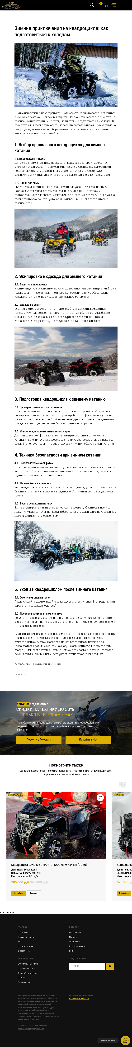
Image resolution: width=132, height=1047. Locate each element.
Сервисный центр (26, 937)
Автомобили (74, 942)
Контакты (22, 978)
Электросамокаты (77, 946)
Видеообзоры (24, 951)
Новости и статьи (25, 946)
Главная (23, 927)
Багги (71, 951)
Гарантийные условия (27, 973)
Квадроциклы (75, 933)
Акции (20, 942)
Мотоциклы (74, 937)
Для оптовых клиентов (28, 964)
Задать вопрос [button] (24, 982)
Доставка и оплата (26, 969)
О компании (23, 933)
